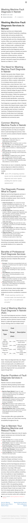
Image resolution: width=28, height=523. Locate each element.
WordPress (23, 518)
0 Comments (19, 17)
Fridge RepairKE (7, 17)
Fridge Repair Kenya (14, 516)
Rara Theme (11, 518)
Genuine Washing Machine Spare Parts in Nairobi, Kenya (7, 504)
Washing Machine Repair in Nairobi (13, 497)
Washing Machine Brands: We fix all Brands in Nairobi (20, 504)
